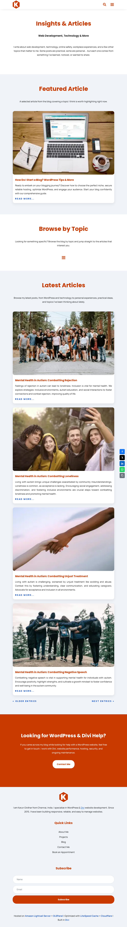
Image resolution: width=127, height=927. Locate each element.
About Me (63, 831)
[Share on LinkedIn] (122, 463)
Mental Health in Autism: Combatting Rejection (46, 380)
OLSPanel (58, 915)
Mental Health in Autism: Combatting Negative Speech (51, 672)
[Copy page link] (122, 475)
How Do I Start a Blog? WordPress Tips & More (44, 180)
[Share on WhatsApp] (122, 469)
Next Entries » (103, 701)
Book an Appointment (63, 852)
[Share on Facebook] (122, 451)
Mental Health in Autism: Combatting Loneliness (47, 476)
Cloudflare (106, 915)
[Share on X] (122, 457)
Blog (63, 841)
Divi (82, 807)
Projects (63, 836)
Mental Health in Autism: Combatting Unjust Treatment (51, 576)
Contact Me (63, 764)
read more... (24, 198)
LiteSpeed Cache (89, 915)
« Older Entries (25, 701)
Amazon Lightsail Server (38, 915)
